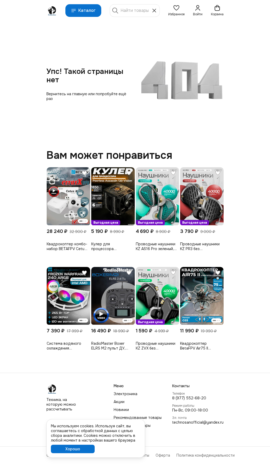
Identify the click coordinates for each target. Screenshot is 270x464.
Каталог (87, 10)
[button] (176, 10)
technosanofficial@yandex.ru (198, 422)
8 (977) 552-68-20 (189, 398)
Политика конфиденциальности (205, 455)
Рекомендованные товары (138, 417)
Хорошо (72, 449)
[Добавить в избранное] (84, 173)
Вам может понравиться (109, 155)
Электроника (125, 393)
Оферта (163, 455)
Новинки (121, 409)
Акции (119, 401)
